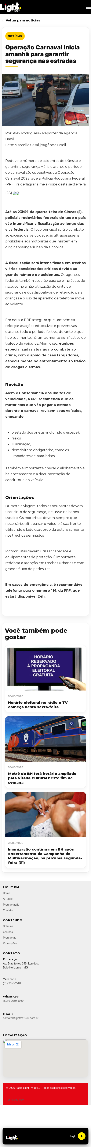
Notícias (15, 36)
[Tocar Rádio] (81, 1136)
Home (6, 893)
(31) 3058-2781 (12, 983)
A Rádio (7, 898)
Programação (11, 904)
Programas (9, 937)
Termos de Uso (15, 1099)
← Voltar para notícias (21, 20)
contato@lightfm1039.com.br (20, 1018)
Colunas (8, 932)
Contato (7, 910)
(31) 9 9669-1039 (13, 1000)
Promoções (10, 943)
